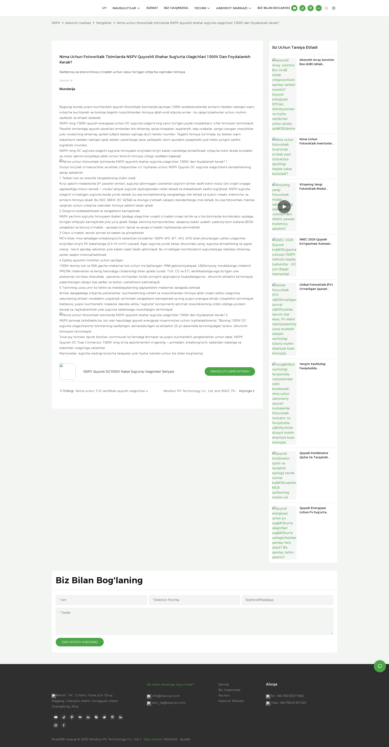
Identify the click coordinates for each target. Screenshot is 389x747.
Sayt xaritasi (152, 739)
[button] (292, 8)
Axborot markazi (78, 23)
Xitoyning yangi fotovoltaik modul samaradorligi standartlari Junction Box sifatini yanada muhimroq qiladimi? (315, 187)
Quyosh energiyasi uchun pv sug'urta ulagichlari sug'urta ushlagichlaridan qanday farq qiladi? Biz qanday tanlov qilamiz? (314, 510)
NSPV (56, 23)
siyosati (185, 739)
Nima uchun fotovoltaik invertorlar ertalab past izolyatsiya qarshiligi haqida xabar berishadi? (316, 141)
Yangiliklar (104, 23)
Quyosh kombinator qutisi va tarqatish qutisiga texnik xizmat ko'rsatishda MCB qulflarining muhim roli (316, 455)
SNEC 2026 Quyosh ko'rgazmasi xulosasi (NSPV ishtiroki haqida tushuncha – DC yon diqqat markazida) (315, 242)
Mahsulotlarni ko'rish (230, 371)
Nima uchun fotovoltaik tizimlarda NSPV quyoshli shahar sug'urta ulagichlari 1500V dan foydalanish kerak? (198, 23)
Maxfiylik (171, 739)
